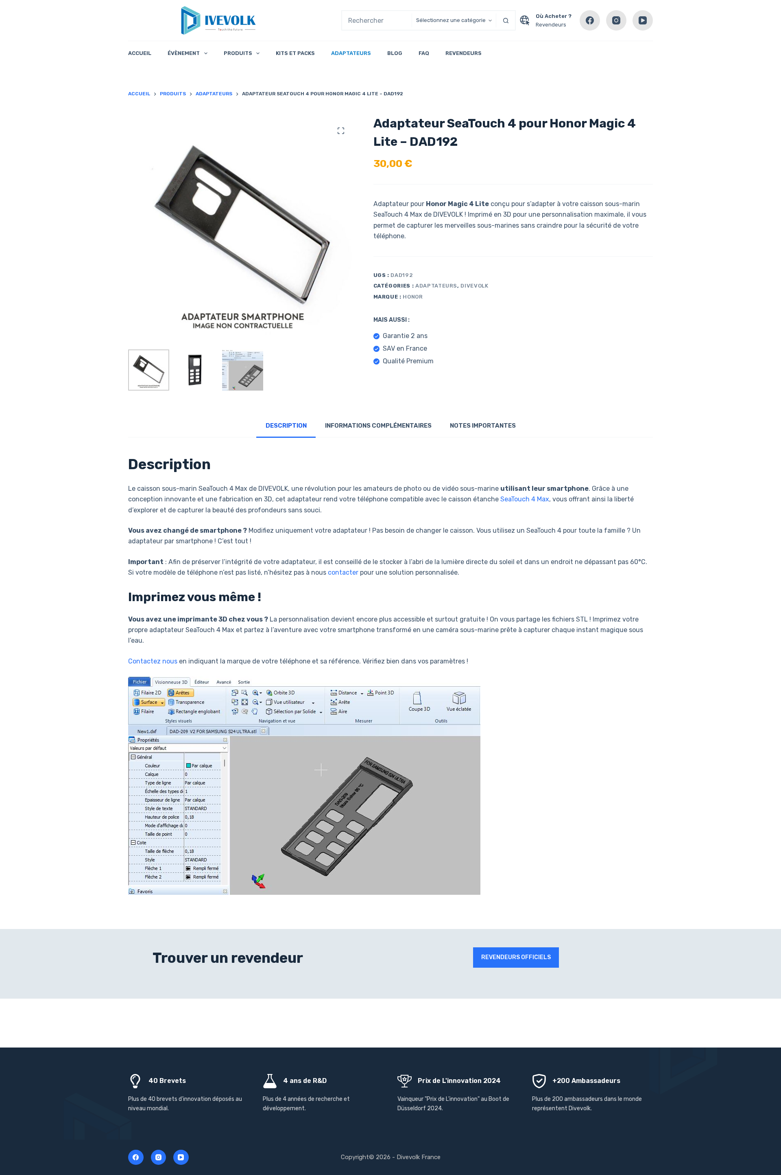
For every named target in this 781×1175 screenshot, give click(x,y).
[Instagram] (616, 20)
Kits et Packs (295, 53)
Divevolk (474, 286)
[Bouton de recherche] (505, 20)
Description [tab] (286, 425)
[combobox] (377, 20)
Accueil (139, 53)
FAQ (424, 53)
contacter (343, 572)
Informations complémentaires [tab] (378, 425)
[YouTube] (643, 20)
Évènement (184, 53)
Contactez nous (152, 661)
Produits (238, 53)
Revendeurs (551, 25)
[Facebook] (590, 20)
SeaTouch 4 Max (524, 499)
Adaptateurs (351, 53)
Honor (413, 297)
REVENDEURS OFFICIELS (516, 957)
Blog (394, 53)
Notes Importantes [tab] (483, 425)
